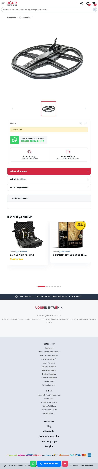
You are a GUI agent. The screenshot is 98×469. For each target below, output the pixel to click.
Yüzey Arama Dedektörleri (49, 352)
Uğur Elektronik (21, 252)
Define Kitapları (49, 374)
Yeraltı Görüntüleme (49, 356)
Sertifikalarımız (49, 413)
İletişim (49, 446)
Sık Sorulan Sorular (49, 436)
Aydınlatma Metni (49, 410)
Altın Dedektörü (87, 465)
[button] (12, 109)
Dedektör (11, 17)
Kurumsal (49, 421)
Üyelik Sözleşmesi (49, 402)
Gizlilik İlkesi (49, 399)
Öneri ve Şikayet (49, 441)
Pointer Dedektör (49, 359)
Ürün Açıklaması (18, 171)
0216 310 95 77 (75, 296)
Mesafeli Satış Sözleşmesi (49, 395)
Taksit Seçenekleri (19, 187)
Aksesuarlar (24, 17)
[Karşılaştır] (86, 123)
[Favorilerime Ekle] (81, 123)
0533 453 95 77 (43, 296)
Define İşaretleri (49, 385)
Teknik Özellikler (18, 179)
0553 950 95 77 (60, 296)
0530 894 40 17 (26, 296)
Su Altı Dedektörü (49, 378)
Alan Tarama (49, 363)
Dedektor (74, 465)
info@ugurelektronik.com (50, 315)
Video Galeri (49, 431)
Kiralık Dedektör (49, 370)
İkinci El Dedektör (49, 367)
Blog (49, 426)
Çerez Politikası (49, 406)
